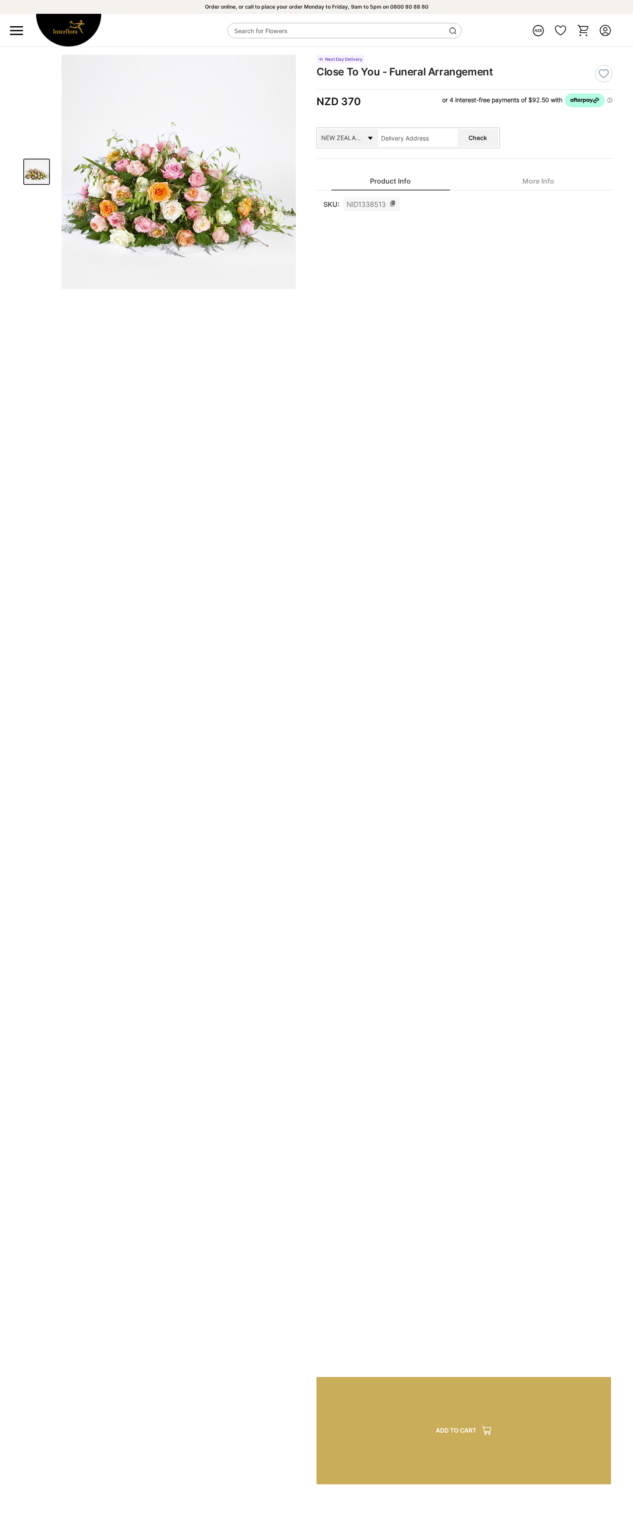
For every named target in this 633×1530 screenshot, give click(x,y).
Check (478, 137)
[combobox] (415, 138)
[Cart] (583, 30)
